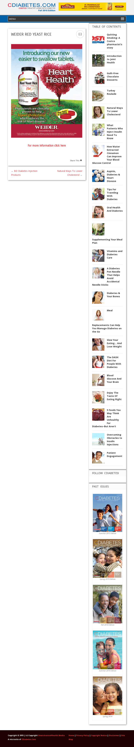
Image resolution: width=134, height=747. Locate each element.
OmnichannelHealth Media (51, 735)
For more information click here (47, 145)
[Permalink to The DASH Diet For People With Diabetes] (99, 362)
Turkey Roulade (111, 92)
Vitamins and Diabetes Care (114, 254)
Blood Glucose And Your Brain (114, 378)
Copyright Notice (99, 735)
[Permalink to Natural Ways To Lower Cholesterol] (99, 113)
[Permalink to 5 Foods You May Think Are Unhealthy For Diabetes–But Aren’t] (99, 415)
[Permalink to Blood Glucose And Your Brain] (99, 380)
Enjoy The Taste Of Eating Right (114, 396)
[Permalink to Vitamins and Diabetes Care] (99, 256)
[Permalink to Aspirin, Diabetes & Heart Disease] (99, 176)
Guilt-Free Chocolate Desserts (113, 76)
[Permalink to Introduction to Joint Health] (99, 61)
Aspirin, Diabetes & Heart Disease (113, 176)
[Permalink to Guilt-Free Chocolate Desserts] (99, 78)
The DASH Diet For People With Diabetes (114, 362)
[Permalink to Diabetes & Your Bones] (99, 298)
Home (71, 735)
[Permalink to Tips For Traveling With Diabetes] (99, 194)
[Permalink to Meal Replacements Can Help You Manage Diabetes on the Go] (99, 315)
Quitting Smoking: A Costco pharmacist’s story (114, 41)
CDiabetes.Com (29, 739)
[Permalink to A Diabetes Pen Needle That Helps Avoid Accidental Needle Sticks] (99, 274)
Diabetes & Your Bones (113, 295)
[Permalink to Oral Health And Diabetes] (99, 213)
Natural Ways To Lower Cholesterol (115, 111)
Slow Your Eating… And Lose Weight (114, 343)
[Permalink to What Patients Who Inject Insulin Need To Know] (99, 130)
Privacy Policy (82, 735)
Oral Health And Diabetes (115, 209)
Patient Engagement (114, 454)
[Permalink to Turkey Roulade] (99, 96)
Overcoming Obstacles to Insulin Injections (114, 439)
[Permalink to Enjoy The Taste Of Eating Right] (99, 398)
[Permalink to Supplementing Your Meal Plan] (99, 230)
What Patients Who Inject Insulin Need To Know (115, 132)
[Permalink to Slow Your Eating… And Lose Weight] (99, 345)
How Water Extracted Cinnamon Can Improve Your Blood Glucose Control (107, 154)
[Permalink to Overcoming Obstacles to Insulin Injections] (99, 440)
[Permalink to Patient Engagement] (99, 458)
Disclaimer (114, 735)
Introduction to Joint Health (114, 59)
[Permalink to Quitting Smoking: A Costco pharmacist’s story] (99, 40)
